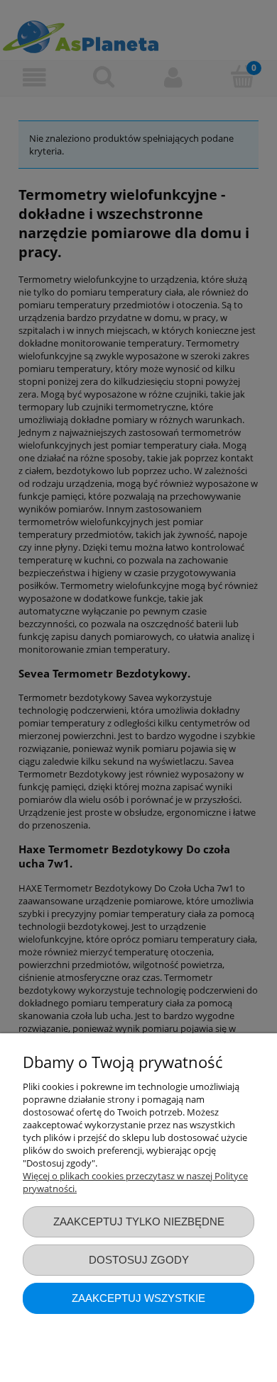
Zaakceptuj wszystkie (138, 1298)
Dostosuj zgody (139, 1260)
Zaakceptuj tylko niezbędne (138, 1221)
